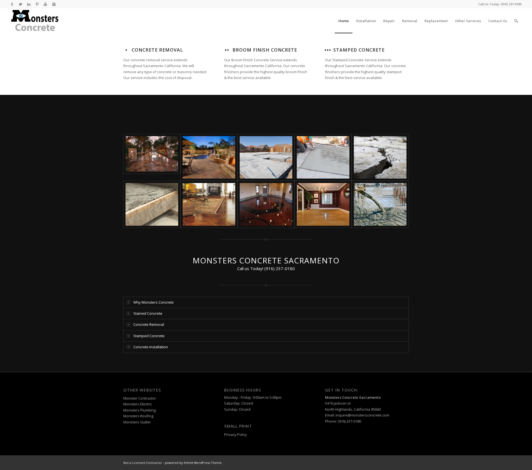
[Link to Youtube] (45, 4)
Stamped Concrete (359, 50)
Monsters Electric (137, 404)
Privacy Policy (235, 434)
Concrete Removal (157, 50)
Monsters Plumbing (139, 410)
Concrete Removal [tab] (148, 324)
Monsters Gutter (137, 422)
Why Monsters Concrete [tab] (153, 302)
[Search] (516, 21)
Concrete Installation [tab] (150, 346)
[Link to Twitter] (20, 4)
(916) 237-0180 (511, 4)
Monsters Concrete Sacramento (353, 397)
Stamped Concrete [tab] (149, 335)
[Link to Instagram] (54, 4)
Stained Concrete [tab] (147, 313)
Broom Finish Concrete (264, 50)
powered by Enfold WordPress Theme (193, 463)
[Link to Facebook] (12, 4)
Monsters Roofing (138, 415)
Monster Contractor (139, 398)
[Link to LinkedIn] (29, 4)
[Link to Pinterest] (37, 4)
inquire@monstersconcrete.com (362, 415)
